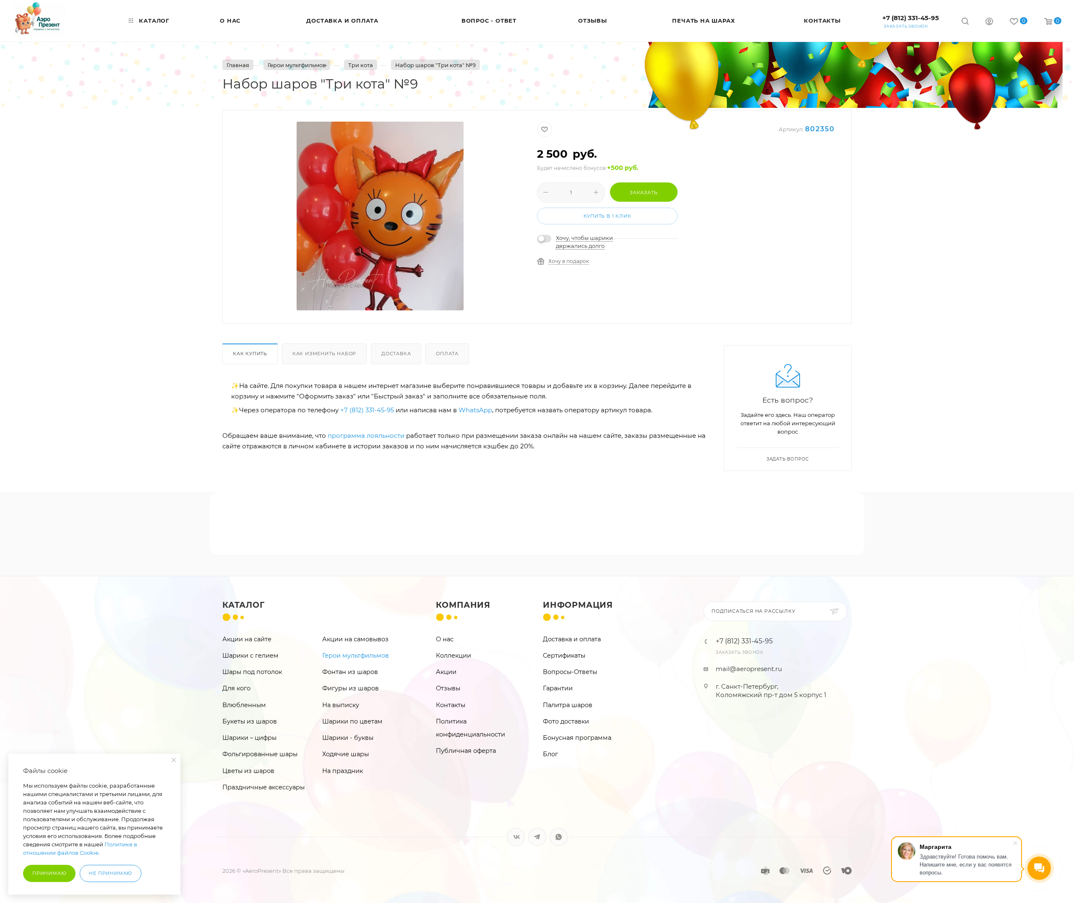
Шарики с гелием (250, 655)
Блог (550, 754)
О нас (445, 639)
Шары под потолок (252, 672)
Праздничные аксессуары (263, 787)
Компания (463, 605)
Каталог (243, 605)
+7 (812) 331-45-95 (910, 18)
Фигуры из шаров (350, 688)
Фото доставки (566, 721)
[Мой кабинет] (989, 22)
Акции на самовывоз (355, 639)
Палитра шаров (567, 705)
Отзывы (448, 688)
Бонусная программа (577, 738)
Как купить (250, 354)
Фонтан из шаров (350, 672)
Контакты (450, 705)
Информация (578, 605)
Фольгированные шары (259, 754)
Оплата (447, 354)
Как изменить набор (324, 354)
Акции (446, 672)
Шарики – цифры (249, 738)
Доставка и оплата (572, 639)
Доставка (396, 354)
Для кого (236, 688)
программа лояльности (366, 436)
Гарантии (558, 688)
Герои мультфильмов (355, 655)
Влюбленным (244, 705)
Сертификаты (564, 655)
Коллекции (453, 655)
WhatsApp (475, 410)
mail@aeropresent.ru (749, 669)
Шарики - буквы (347, 738)
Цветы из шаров (248, 771)
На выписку (340, 705)
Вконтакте (516, 837)
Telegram (537, 837)
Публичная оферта (466, 751)
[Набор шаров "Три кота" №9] (380, 216)
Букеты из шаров (249, 721)
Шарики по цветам (352, 721)
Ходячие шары (345, 754)
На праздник (342, 771)
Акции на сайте (246, 639)
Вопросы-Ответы (570, 672)
